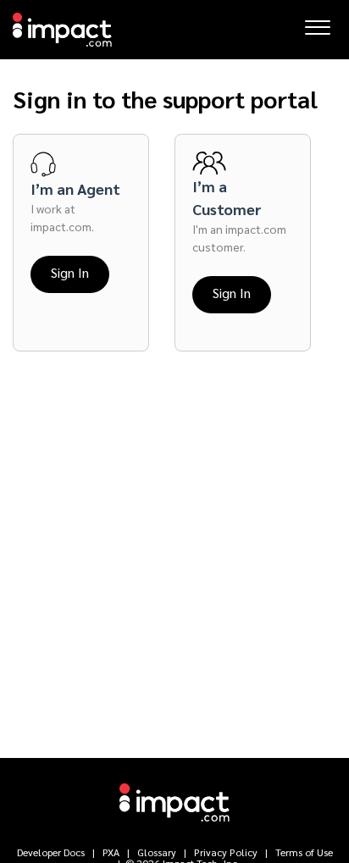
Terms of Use (303, 852)
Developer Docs (52, 852)
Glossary (157, 852)
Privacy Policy (225, 852)
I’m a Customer (227, 197)
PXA (111, 852)
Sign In (70, 272)
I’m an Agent (75, 188)
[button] (317, 23)
